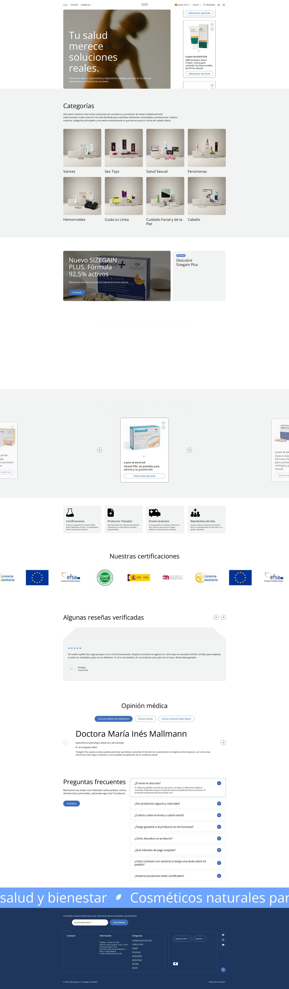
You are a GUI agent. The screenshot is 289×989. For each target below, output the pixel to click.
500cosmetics (75, 982)
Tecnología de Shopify (89, 982)
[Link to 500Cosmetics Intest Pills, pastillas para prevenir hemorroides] (199, 38)
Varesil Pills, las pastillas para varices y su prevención (141, 468)
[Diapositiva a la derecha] (189, 450)
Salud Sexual (157, 171)
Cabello (194, 219)
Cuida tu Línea (117, 219)
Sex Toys (112, 171)
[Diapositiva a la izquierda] (99, 450)
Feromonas (197, 171)
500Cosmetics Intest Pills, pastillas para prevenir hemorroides (198, 64)
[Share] (212, 30)
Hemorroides (74, 219)
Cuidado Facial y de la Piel (164, 221)
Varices (69, 171)
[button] (86, 4)
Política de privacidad (217, 982)
